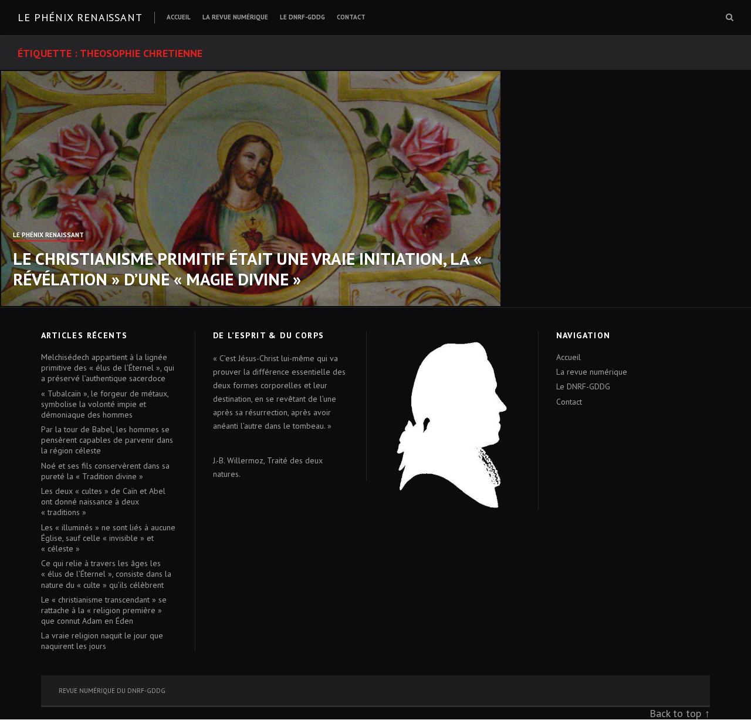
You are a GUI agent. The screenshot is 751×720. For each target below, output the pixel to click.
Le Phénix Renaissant (48, 235)
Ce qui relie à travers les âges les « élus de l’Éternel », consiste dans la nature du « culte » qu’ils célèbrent (106, 574)
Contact (351, 17)
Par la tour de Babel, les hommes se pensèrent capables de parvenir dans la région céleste (107, 440)
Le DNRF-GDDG (302, 17)
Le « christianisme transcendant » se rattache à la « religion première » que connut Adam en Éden (104, 610)
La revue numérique (235, 17)
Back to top (675, 713)
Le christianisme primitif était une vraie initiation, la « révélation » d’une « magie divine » (247, 268)
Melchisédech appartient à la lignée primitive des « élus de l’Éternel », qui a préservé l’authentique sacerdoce (107, 367)
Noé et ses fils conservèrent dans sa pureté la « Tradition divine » (105, 471)
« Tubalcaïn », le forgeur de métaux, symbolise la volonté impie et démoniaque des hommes (104, 404)
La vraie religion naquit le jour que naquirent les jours (102, 640)
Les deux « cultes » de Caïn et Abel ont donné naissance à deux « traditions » (103, 501)
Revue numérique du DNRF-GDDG (112, 691)
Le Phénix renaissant (80, 17)
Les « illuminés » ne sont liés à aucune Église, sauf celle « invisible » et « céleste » (108, 538)
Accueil (179, 17)
